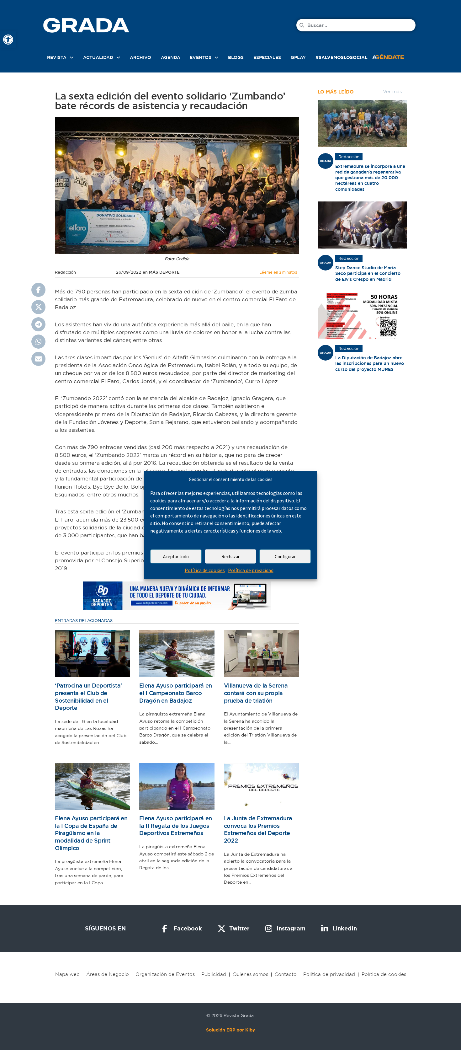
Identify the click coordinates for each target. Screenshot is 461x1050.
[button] (38, 290)
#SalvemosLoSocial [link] (341, 57)
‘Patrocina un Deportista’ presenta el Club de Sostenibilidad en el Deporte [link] (88, 696)
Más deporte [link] (164, 272)
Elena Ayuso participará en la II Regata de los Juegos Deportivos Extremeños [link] (175, 826)
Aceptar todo (176, 557)
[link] (8, 39)
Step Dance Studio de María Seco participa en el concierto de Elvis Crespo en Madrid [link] (367, 273)
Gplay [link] (298, 57)
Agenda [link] (170, 57)
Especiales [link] (267, 57)
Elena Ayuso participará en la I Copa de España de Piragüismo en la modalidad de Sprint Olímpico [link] (91, 833)
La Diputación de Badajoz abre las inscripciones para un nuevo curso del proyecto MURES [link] (369, 363)
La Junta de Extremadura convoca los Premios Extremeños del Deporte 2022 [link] (258, 829)
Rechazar (230, 557)
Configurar (285, 557)
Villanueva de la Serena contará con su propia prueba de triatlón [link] (256, 693)
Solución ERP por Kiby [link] (230, 1030)
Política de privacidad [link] (250, 570)
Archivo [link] (140, 57)
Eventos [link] (200, 57)
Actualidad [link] (98, 57)
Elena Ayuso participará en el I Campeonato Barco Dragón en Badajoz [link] (175, 693)
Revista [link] (56, 57)
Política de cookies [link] (205, 570)
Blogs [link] (236, 57)
